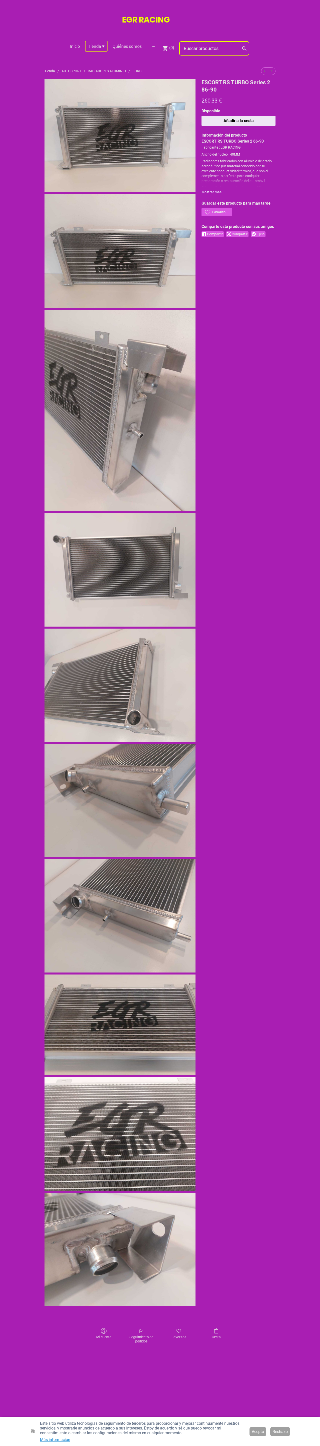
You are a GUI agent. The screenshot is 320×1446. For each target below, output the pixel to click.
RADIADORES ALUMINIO (107, 71)
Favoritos (179, 1337)
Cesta (216, 1337)
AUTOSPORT (71, 71)
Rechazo (280, 1431)
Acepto (258, 1431)
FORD (137, 71)
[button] (217, 212)
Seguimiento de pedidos (141, 1339)
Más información (55, 1439)
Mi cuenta (104, 1337)
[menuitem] (264, 71)
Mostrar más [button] (212, 192)
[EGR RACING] (160, 30)
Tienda (49, 71)
